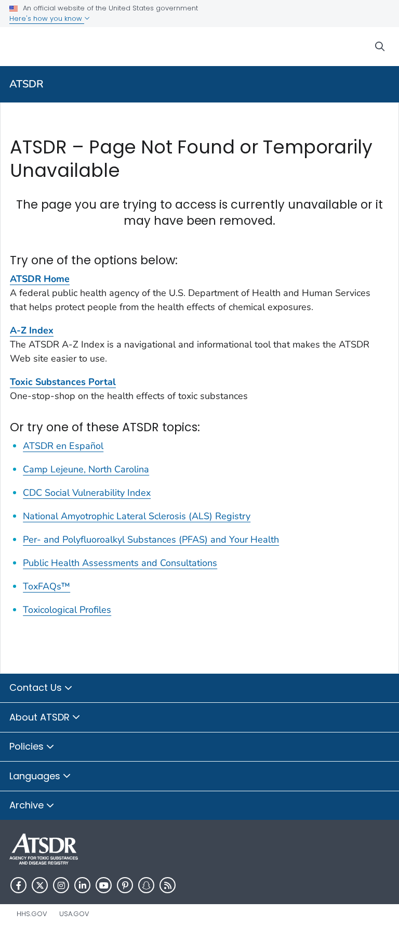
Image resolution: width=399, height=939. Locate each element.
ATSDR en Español (63, 446)
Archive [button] (27, 805)
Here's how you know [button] (46, 18)
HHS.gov (32, 914)
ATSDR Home (40, 279)
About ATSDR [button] (40, 717)
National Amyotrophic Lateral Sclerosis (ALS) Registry (136, 516)
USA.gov (74, 914)
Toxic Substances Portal (63, 382)
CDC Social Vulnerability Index (87, 492)
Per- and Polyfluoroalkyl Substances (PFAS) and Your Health (151, 539)
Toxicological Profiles (67, 609)
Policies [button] (27, 746)
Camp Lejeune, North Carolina (86, 469)
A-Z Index (32, 330)
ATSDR (26, 84)
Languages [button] (36, 775)
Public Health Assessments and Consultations (120, 563)
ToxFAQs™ (46, 586)
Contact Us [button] (36, 687)
